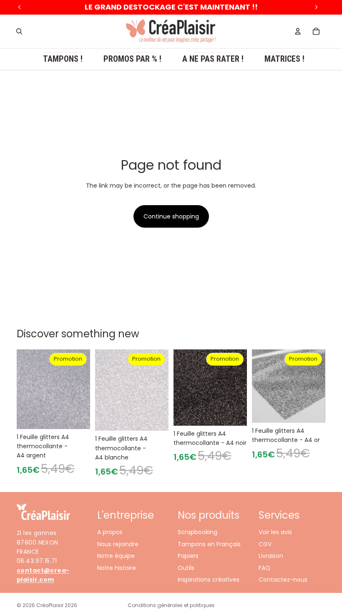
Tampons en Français (209, 544)
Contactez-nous (283, 579)
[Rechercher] (19, 31)
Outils (186, 567)
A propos (110, 532)
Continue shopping (171, 216)
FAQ (264, 567)
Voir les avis (275, 532)
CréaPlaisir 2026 (56, 605)
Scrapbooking (197, 532)
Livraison (271, 556)
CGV (265, 544)
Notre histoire (116, 567)
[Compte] (298, 31)
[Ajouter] (77, 416)
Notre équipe (116, 556)
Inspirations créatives (208, 579)
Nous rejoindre (117, 544)
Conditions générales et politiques (171, 605)
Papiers (188, 556)
